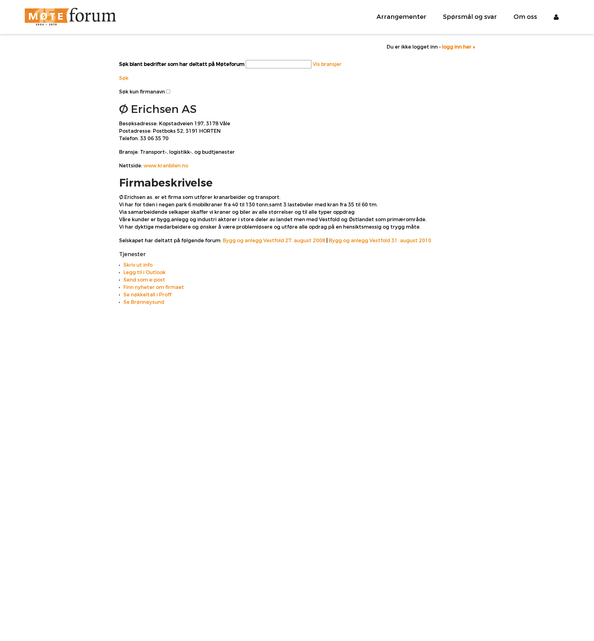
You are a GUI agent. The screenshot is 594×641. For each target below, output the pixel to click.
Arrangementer (401, 17)
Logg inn (561, 17)
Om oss (525, 17)
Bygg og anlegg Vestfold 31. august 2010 (380, 240)
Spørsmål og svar (470, 17)
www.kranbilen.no (166, 165)
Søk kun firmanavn (142, 91)
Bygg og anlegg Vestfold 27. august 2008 (274, 240)
